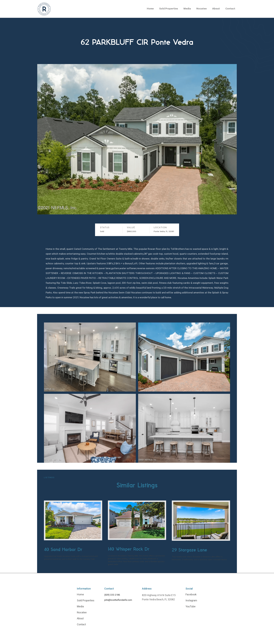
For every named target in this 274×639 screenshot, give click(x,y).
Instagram (191, 600)
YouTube (191, 606)
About (216, 9)
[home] (44, 9)
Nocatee (201, 9)
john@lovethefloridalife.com (118, 600)
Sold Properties (168, 9)
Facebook (191, 594)
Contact (230, 9)
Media (187, 9)
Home (150, 9)
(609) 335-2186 (112, 594)
